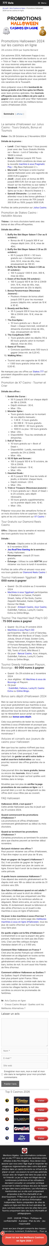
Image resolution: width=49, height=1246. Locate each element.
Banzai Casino (25, 653)
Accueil (5, 8)
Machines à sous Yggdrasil (21, 592)
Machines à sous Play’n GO (21, 630)
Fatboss (23, 688)
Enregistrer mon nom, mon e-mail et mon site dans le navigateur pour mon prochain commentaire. (25, 1074)
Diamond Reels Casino (34, 572)
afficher (20, 114)
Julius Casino (39, 207)
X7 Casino (39, 516)
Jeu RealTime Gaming (19, 549)
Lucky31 (32, 688)
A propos (23, 1221)
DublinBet (13, 688)
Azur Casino (40, 607)
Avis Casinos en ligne (17, 8)
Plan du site (34, 1221)
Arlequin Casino (25, 607)
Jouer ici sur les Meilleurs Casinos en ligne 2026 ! (24, 1239)
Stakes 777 (38, 371)
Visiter (41, 1100)
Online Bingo (23, 691)
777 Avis (8, 2)
